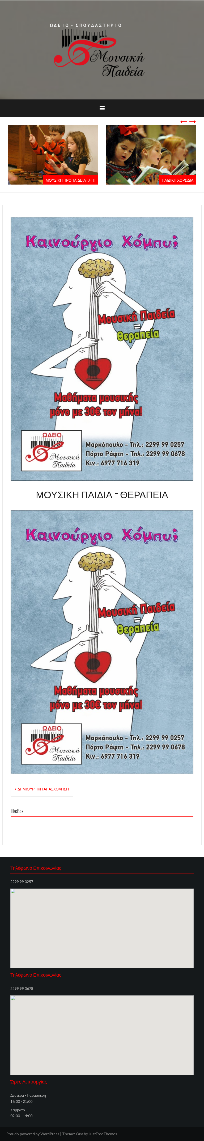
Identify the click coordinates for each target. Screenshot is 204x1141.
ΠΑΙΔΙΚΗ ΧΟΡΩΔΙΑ (177, 180)
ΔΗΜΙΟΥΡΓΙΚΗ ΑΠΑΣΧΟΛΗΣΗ (43, 789)
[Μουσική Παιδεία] (102, 49)
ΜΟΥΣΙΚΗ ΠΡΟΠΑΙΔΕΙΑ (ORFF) (70, 180)
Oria (79, 1133)
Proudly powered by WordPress (32, 1133)
